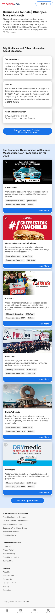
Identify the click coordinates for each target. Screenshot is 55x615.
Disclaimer (7, 546)
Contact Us (7, 579)
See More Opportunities (27, 500)
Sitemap (6, 586)
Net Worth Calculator (11, 532)
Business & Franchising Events (15, 528)
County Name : (12, 118)
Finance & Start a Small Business (15, 521)
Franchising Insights (11, 557)
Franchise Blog (9, 554)
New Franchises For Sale (12, 524)
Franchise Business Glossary (14, 517)
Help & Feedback (9, 583)
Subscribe (7, 590)
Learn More (43, 210)
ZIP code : (9, 116)
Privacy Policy (8, 550)
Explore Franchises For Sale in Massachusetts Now (27, 131)
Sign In (44, 4)
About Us (6, 572)
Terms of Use (8, 561)
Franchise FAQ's (9, 535)
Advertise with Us (10, 576)
